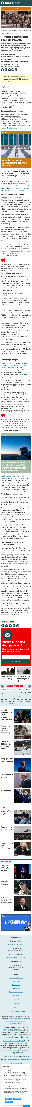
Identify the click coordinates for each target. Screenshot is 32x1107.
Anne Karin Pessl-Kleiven (16, 950)
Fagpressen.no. (21, 1092)
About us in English (16, 1063)
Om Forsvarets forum (16, 978)
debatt (12, 621)
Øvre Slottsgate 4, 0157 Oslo (16, 958)
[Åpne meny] (29, 2)
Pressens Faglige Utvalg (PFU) (14, 1041)
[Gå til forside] (13, 2)
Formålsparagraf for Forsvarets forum (19, 1060)
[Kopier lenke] (16, 69)
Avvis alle (8, 1098)
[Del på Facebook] (2, 69)
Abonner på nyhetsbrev (16, 1011)
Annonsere (16, 981)
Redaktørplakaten (15, 1023)
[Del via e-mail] (12, 69)
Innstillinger (26, 1106)
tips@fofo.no (18, 941)
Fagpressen (25, 1056)
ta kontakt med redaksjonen (17, 1037)
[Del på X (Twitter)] (6, 69)
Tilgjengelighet (16, 988)
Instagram (16, 999)
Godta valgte (17, 1098)
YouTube (16, 1007)
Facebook (16, 995)
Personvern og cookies (16, 992)
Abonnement (16, 985)
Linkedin (16, 1003)
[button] (2, 686)
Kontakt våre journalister (16, 944)
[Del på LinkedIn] (9, 69)
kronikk (4, 621)
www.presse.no (16, 1052)
